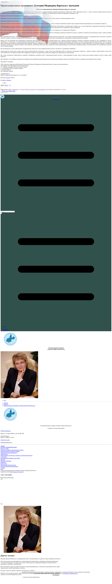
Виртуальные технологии (16, 472)
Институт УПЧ (4, 448)
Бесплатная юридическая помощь (9, 466)
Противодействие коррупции (8, 465)
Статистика (4, 456)
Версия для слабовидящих (8, 91)
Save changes (8, 474)
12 (30, 89)
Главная (3, 446)
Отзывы (3, 467)
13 (32, 89)
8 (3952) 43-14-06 (5, 440)
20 (42, 89)
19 (41, 89)
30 (16, 89)
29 (14, 89)
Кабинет (6, 329)
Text (5, 82)
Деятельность (4, 454)
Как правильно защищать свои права (10, 458)
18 (39, 89)
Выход (5, 330)
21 (44, 89)
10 (27, 89)
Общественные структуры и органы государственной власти (16, 455)
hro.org (8, 77)
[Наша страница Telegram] (1, 94)
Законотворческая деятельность (9, 452)
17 (38, 89)
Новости (9, 80)
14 (33, 89)
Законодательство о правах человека (10, 451)
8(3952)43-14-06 (56, 99)
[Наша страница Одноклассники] (3, 94)
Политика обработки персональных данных (12, 450)
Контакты (3, 462)
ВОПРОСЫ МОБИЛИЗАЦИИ (9, 447)
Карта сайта (4, 463)
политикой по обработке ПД (70, 573)
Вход (2, 469)
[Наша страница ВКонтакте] (2, 94)
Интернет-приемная (6, 461)
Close (2, 474)
